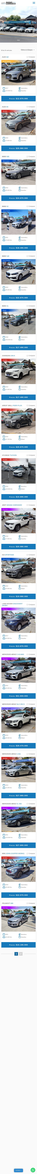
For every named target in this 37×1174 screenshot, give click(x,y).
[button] (3, 24)
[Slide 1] (18, 40)
